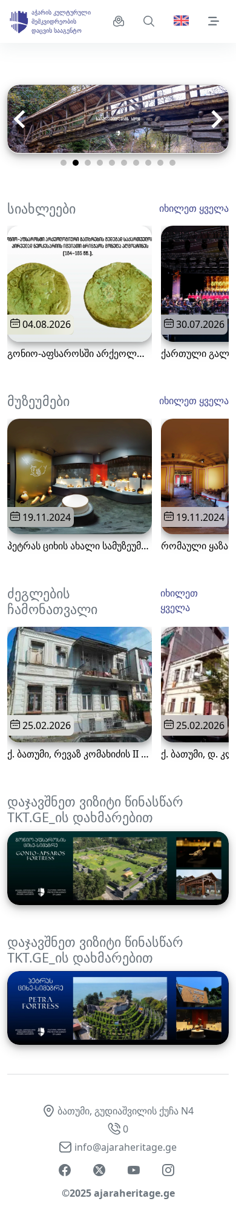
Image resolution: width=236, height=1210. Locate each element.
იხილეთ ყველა (194, 208)
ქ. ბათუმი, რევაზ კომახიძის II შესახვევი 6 (79, 754)
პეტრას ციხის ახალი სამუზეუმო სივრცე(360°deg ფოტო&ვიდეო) (79, 546)
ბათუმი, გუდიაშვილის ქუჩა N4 (125, 1110)
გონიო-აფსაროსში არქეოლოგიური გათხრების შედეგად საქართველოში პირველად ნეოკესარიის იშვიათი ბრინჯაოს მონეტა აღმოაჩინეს (79, 353)
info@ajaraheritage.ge (125, 1147)
